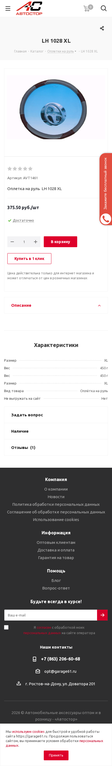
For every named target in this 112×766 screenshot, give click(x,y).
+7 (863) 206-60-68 (60, 658)
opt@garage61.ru (60, 671)
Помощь (56, 570)
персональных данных (42, 633)
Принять (56, 755)
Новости (56, 496)
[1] (10, 169)
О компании (56, 489)
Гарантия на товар (56, 557)
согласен (44, 627)
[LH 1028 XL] (56, 108)
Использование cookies (56, 519)
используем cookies (28, 731)
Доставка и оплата (56, 550)
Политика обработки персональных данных (56, 504)
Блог (56, 580)
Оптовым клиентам (56, 542)
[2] (15, 169)
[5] (30, 169)
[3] (20, 169)
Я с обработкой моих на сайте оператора (59, 630)
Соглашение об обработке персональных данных (56, 512)
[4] (25, 169)
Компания (56, 479)
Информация (56, 532)
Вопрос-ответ (56, 588)
